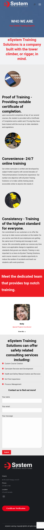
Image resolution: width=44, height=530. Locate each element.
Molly (22, 324)
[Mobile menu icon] (40, 4)
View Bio (21, 331)
